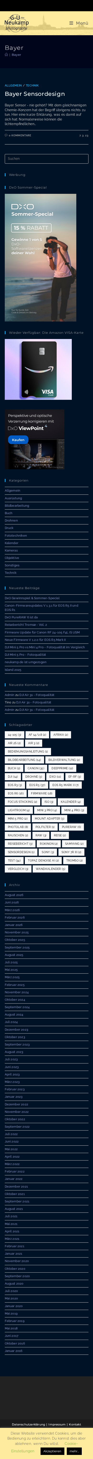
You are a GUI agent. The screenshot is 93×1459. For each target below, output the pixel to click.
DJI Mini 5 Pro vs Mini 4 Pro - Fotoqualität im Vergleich (45, 647)
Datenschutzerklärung (28, 1424)
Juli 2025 (11, 962)
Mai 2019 (11, 1313)
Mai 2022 (11, 1149)
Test (14, 860)
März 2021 (12, 1239)
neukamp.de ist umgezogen (26, 662)
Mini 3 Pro (47, 810)
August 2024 (14, 1014)
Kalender (12, 543)
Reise (60, 835)
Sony (48, 852)
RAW (41, 835)
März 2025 (12, 977)
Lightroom (19, 810)
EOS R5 (37, 785)
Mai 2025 (11, 969)
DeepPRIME (62, 768)
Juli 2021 (11, 1216)
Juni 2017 (12, 1336)
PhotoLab (18, 827)
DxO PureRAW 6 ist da (21, 617)
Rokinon (48, 843)
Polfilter (45, 827)
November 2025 (17, 932)
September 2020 (17, 1276)
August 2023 (14, 1052)
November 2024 (17, 992)
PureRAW (71, 827)
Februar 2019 (15, 1321)
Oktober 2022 (15, 1119)
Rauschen (18, 835)
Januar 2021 (13, 1253)
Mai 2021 (11, 1224)
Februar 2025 (15, 985)
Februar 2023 (15, 1089)
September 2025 (17, 947)
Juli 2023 (11, 1059)
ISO (49, 802)
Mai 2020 (11, 1298)
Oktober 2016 (15, 1343)
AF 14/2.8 (37, 734)
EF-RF (74, 776)
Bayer (16, 55)
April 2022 (12, 1156)
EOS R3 (15, 785)
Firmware (41, 793)
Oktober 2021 (15, 1194)
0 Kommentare (20, 135)
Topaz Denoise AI (43, 860)
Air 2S (14, 743)
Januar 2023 (14, 1096)
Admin (10, 695)
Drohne (33, 776)
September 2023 (17, 1044)
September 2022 (17, 1126)
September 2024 (17, 1007)
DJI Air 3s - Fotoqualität (36, 695)
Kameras (11, 550)
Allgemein (13, 85)
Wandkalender (50, 869)
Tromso (74, 860)
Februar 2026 (15, 917)
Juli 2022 (11, 1134)
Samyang (74, 843)
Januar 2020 (14, 1306)
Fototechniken (16, 535)
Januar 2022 (14, 1179)
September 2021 (17, 1201)
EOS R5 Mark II (65, 785)
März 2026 (12, 910)
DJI (13, 776)
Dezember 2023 (16, 1029)
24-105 (14, 734)
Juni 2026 (12, 902)
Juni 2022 (12, 1141)
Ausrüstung (13, 498)
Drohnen (11, 520)
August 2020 (14, 1283)
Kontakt (75, 1424)
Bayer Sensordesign (35, 93)
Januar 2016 (14, 1351)
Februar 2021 (14, 1246)
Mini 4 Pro (74, 810)
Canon (36, 768)
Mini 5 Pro (18, 818)
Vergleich (18, 869)
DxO (55, 776)
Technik (32, 85)
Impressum (57, 1424)
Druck (9, 528)
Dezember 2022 (16, 1104)
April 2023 (12, 1074)
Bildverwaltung (64, 760)
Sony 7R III (71, 852)
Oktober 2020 (15, 1268)
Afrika (60, 734)
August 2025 (14, 955)
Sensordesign (21, 852)
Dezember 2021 (16, 1186)
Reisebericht (20, 843)
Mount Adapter (49, 818)
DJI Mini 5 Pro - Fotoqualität (25, 654)
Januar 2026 (14, 925)
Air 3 (33, 743)
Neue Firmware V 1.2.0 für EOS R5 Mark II (35, 640)
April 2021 (12, 1231)
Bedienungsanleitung (28, 751)
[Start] (6, 55)
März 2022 (12, 1164)
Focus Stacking (22, 802)
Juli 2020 (11, 1291)
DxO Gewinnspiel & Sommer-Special (32, 598)
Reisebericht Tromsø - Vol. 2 (26, 624)
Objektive (12, 558)
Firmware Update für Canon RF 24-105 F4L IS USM (42, 632)
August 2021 (14, 1209)
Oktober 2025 (15, 940)
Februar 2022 (15, 1171)
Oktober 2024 (15, 999)
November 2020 (17, 1261)
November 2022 (17, 1112)
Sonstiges (12, 565)
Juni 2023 (12, 1067)
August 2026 (14, 895)
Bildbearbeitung (17, 505)
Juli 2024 (11, 1022)
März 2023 (12, 1082)
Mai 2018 (11, 1328)
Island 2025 (13, 670)
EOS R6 (16, 793)
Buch (9, 513)
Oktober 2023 (15, 1037)
